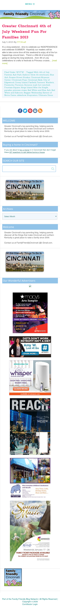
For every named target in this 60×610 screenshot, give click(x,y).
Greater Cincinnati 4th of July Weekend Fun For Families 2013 (26, 32)
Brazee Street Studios (19, 77)
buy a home (24, 149)
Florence (19, 85)
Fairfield (32, 82)
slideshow (21, 95)
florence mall (30, 85)
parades (8, 90)
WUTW (20, 72)
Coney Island (21, 82)
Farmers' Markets (45, 82)
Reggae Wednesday (33, 92)
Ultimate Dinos (45, 95)
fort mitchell (44, 85)
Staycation (32, 95)
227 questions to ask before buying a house (27, 152)
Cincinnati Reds (35, 80)
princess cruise (20, 90)
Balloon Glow (28, 74)
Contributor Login (30, 604)
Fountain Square (12, 87)
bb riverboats (42, 74)
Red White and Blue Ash (39, 90)
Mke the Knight (40, 87)
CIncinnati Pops (19, 80)
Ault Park (17, 74)
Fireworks (9, 85)
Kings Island (27, 87)
